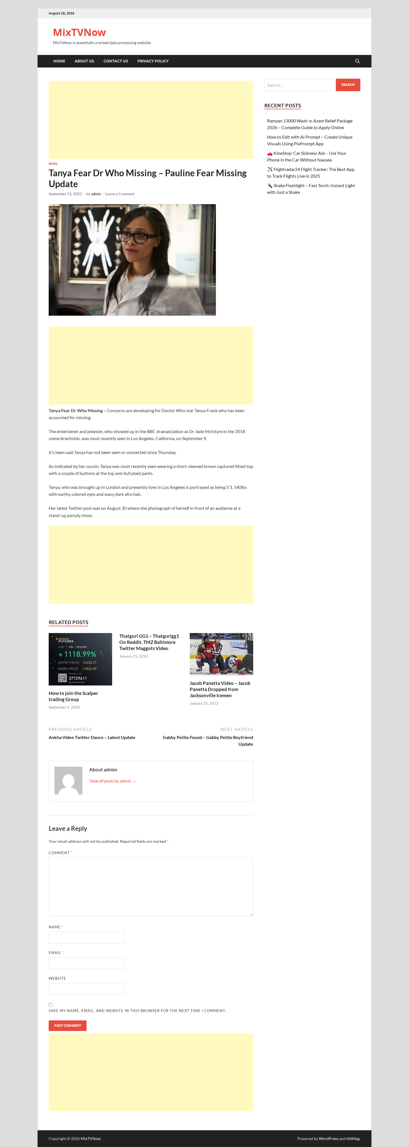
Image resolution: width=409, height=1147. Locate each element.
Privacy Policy (153, 61)
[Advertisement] (151, 120)
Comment (61, 853)
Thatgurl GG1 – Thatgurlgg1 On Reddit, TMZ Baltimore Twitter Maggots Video (149, 642)
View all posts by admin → (112, 780)
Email (56, 952)
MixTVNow (79, 32)
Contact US (116, 61)
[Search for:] (312, 85)
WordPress (328, 1138)
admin (96, 194)
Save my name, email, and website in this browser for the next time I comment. (137, 1010)
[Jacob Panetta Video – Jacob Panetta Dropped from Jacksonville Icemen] (221, 655)
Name (56, 927)
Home (59, 61)
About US (84, 61)
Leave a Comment (119, 194)
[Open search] (357, 61)
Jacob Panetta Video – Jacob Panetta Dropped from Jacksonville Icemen (220, 689)
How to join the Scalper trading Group (73, 696)
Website (57, 978)
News (53, 164)
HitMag (352, 1138)
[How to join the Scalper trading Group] (80, 660)
